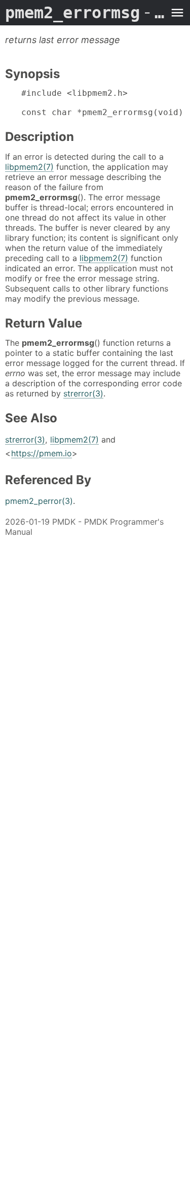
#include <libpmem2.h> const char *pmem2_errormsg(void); (103, 102)
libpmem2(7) (29, 167)
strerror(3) (83, 393)
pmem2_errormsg (85, 12)
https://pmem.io (41, 453)
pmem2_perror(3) (39, 501)
